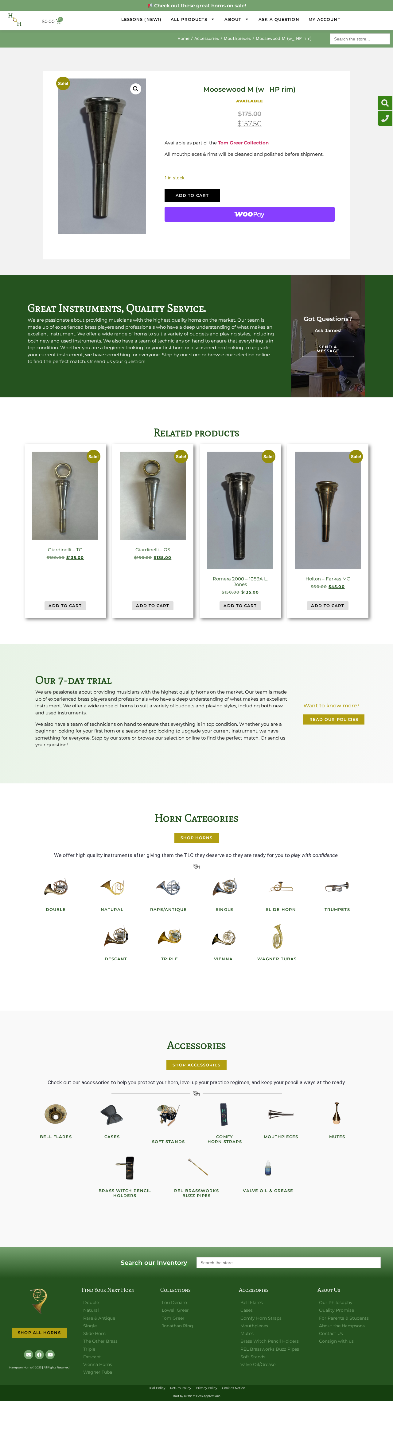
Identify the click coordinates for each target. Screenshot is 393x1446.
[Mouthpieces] (281, 1114)
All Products (189, 19)
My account (324, 19)
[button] (135, 88)
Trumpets (337, 909)
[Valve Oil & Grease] (268, 1168)
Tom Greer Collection (243, 143)
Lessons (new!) (141, 19)
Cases (112, 1136)
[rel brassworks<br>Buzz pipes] (196, 1168)
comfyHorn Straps (225, 1139)
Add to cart (192, 195)
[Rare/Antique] (168, 887)
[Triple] (170, 936)
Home (183, 38)
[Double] (56, 887)
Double (56, 909)
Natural (112, 909)
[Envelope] (28, 1354)
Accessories (206, 38)
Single (224, 909)
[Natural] (112, 887)
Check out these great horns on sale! (199, 6)
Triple (169, 958)
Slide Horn (281, 909)
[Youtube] (50, 1354)
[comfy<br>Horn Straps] (225, 1114)
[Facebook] (39, 1354)
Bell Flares (56, 1136)
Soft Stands (168, 1141)
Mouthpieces (237, 38)
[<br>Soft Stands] (168, 1114)
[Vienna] (223, 936)
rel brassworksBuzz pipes (196, 1193)
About (232, 19)
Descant (116, 958)
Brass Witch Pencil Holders (125, 1193)
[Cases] (112, 1114)
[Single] (225, 887)
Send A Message (328, 348)
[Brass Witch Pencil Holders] (125, 1168)
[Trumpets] (337, 887)
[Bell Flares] (56, 1114)
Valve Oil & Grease (268, 1190)
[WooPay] (250, 214)
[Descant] (116, 936)
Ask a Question (279, 19)
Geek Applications (208, 1396)
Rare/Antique (168, 909)
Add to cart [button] (65, 605)
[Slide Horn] (281, 887)
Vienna (223, 958)
